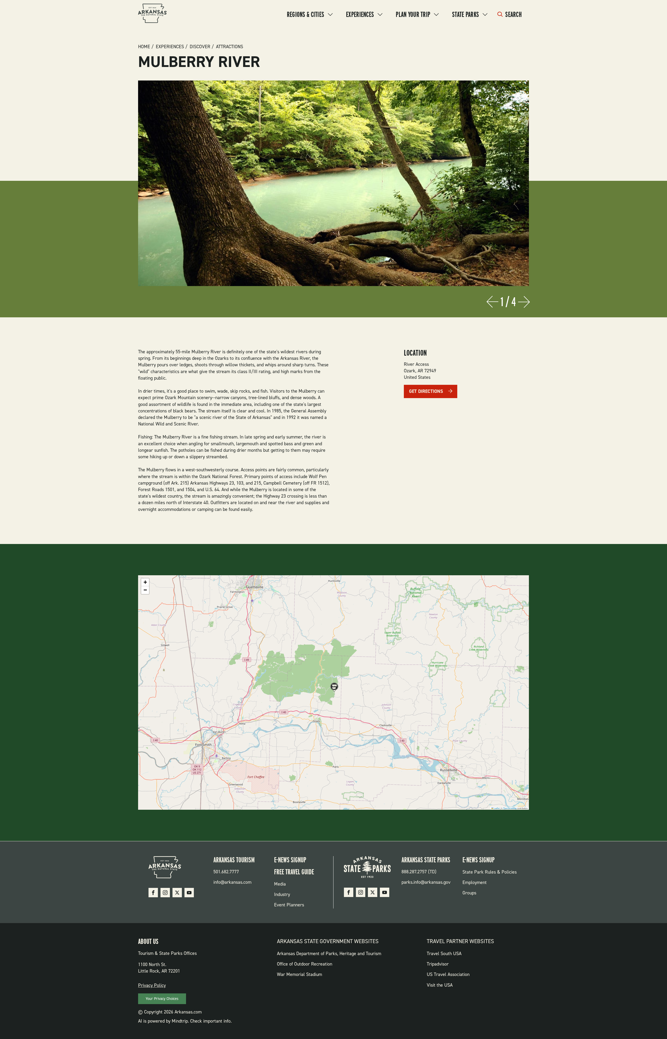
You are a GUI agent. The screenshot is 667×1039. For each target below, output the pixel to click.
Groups (469, 893)
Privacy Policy (152, 985)
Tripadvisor (438, 964)
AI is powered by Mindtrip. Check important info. (185, 1021)
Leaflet (496, 808)
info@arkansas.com (232, 882)
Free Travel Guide (294, 871)
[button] (333, 687)
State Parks (465, 14)
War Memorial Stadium (299, 974)
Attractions (229, 46)
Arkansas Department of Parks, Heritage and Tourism (329, 953)
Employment (474, 882)
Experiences (360, 14)
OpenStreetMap (510, 808)
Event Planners (289, 905)
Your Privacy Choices (162, 998)
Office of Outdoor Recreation (304, 964)
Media (280, 884)
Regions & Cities (305, 14)
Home (144, 46)
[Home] (152, 14)
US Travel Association (448, 974)
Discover (200, 46)
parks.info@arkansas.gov (426, 882)
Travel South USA (444, 953)
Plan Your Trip (413, 14)
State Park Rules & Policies (489, 872)
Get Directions (426, 391)
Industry (282, 894)
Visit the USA (440, 985)
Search (513, 14)
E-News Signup (290, 859)
